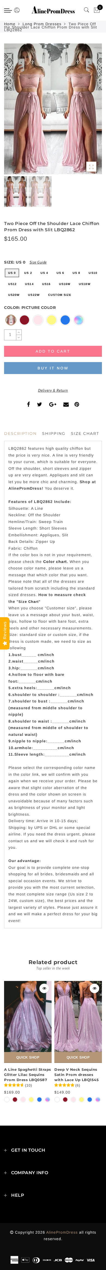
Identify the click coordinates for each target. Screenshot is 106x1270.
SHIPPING (54, 433)
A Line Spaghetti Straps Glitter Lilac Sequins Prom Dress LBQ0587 (27, 1074)
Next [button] (85, 112)
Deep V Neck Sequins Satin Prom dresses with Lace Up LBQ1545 (76, 1074)
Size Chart (85, 433)
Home (9, 24)
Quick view (44, 988)
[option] (53, 109)
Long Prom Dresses (42, 24)
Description (20, 433)
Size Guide (38, 262)
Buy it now (53, 368)
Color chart (55, 561)
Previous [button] (14, 112)
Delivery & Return (53, 390)
